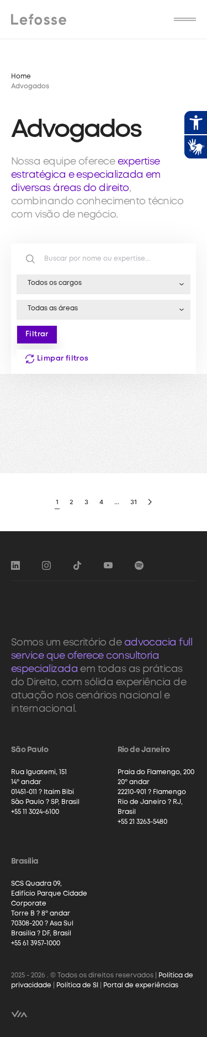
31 (133, 502)
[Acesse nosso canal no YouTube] (108, 565)
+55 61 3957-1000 (35, 943)
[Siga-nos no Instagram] (46, 565)
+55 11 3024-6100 (35, 812)
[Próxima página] (150, 502)
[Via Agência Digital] (19, 1014)
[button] (185, 19)
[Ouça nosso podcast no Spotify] (139, 565)
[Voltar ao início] (38, 19)
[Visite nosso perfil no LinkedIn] (15, 565)
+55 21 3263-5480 (142, 822)
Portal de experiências (140, 985)
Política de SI (77, 985)
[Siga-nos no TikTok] (77, 565)
